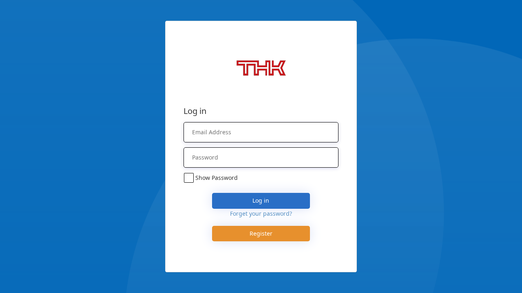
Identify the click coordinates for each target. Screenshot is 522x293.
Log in (260, 200)
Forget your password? (261, 213)
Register (261, 233)
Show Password (216, 177)
